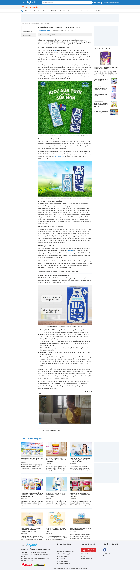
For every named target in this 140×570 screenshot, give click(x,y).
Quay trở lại (51, 430)
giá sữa (70, 250)
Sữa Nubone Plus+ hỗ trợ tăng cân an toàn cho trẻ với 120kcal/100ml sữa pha (31, 529)
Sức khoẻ (79, 10)
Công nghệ (28, 10)
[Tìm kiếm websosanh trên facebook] (104, 549)
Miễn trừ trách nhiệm (62, 558)
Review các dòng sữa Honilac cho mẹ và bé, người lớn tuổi (32, 459)
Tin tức (31, 23)
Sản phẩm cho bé (27, 31)
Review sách (71, 10)
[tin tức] (22, 11)
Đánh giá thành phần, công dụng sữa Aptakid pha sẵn (80, 528)
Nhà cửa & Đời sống (98, 10)
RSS (104, 555)
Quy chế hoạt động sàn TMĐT (65, 563)
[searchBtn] (91, 2)
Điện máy (45, 10)
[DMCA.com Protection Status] (39, 565)
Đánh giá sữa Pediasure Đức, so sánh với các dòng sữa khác (106, 67)
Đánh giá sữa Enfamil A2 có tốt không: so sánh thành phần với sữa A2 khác (56, 494)
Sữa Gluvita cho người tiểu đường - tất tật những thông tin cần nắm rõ (56, 460)
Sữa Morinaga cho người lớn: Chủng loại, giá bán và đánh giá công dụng (80, 494)
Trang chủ (24, 23)
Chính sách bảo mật (62, 561)
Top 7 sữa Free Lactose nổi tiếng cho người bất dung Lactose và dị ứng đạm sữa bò (32, 494)
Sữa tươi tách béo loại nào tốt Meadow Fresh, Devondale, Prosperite (101, 111)
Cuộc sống (37, 10)
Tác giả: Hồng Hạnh (44, 30)
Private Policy (106, 553)
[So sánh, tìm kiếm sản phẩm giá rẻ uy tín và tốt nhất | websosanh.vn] (28, 2)
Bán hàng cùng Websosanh (111, 2)
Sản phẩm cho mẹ (27, 28)
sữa (55, 50)
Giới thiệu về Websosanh (87, 553)
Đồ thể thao (54, 10)
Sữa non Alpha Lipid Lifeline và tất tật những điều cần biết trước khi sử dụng (80, 460)
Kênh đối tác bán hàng (87, 558)
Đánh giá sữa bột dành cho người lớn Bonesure (101, 79)
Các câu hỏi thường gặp (63, 554)
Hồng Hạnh (88, 391)
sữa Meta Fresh (60, 156)
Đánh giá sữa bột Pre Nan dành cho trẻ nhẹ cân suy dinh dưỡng (100, 88)
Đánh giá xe (87, 10)
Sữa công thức (45, 23)
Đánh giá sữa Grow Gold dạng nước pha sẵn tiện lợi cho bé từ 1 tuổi (56, 529)
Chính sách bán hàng (63, 556)
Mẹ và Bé (62, 10)
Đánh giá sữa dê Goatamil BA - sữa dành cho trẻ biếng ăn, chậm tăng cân (101, 104)
